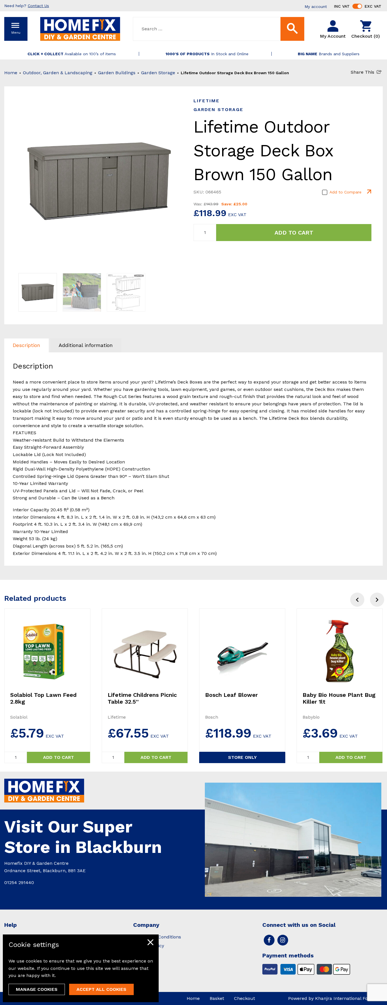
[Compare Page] (368, 192)
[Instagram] (283, 940)
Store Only (242, 757)
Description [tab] (26, 345)
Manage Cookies (37, 989)
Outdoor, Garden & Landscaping (57, 72)
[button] (377, 600)
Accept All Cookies (101, 989)
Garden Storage (158, 72)
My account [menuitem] (316, 6)
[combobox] (218, 29)
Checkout (244, 998)
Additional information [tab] (86, 345)
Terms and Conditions (157, 937)
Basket (217, 998)
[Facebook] (269, 940)
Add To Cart (294, 232)
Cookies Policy (148, 945)
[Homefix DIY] (80, 28)
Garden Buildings (116, 72)
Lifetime (207, 100)
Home (10, 72)
